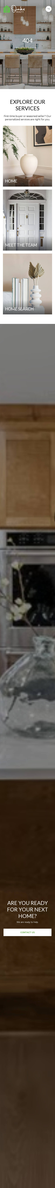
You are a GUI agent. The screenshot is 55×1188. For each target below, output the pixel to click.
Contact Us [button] (27, 932)
